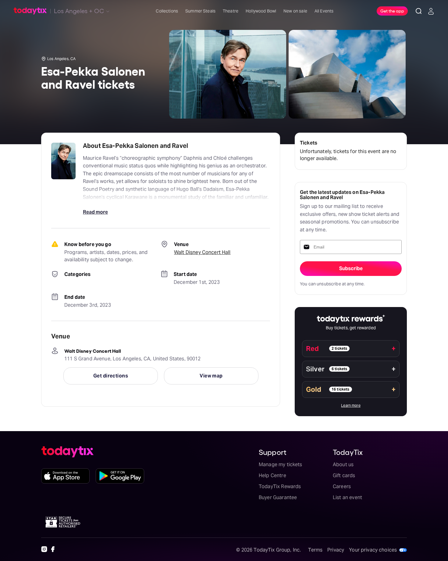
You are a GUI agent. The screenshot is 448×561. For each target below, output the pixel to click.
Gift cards (344, 475)
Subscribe (351, 268)
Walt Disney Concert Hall (202, 252)
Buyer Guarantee (278, 497)
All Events (324, 11)
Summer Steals (200, 11)
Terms (315, 550)
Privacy (335, 550)
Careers (342, 486)
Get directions (110, 376)
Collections (167, 11)
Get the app (392, 10)
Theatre (230, 11)
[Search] (418, 11)
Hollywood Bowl (261, 11)
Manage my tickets (280, 464)
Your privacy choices (373, 550)
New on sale (295, 11)
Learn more (351, 405)
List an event (347, 497)
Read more (95, 212)
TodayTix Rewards (280, 486)
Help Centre (272, 475)
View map (211, 376)
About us (343, 464)
